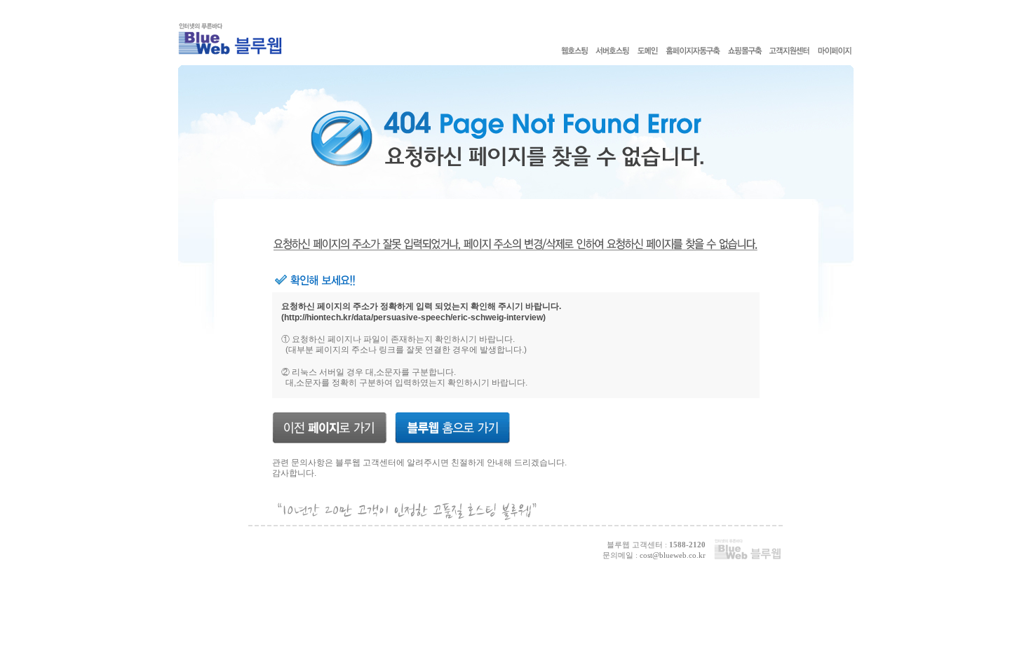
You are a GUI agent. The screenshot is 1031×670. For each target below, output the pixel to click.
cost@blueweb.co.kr (673, 555)
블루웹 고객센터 (365, 462)
